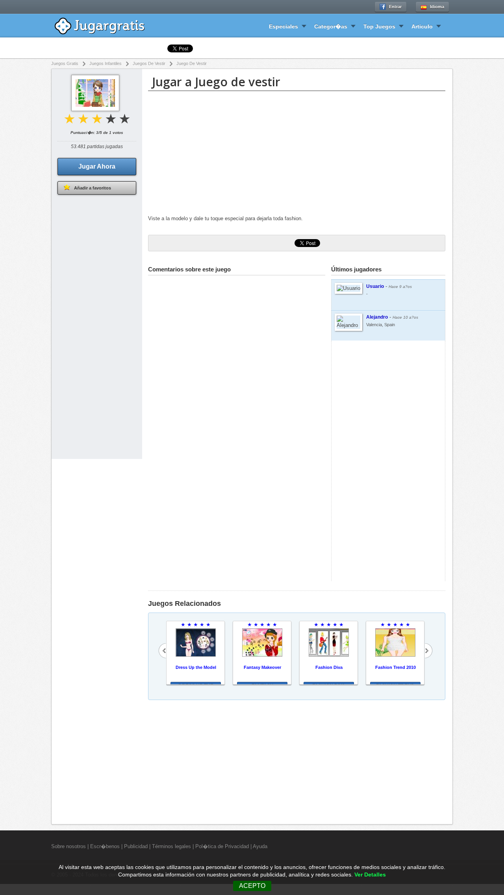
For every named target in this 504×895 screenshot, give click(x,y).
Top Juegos (379, 26)
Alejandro (377, 317)
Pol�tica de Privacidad (222, 846)
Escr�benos (105, 846)
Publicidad (136, 846)
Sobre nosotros (68, 846)
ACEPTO (252, 885)
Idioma (437, 6)
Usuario (375, 286)
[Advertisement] (296, 154)
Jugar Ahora (96, 166)
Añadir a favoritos (92, 188)
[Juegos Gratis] (105, 25)
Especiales (283, 26)
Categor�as (330, 26)
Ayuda (260, 846)
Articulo (422, 26)
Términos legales (171, 846)
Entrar (395, 6)
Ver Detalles (370, 875)
